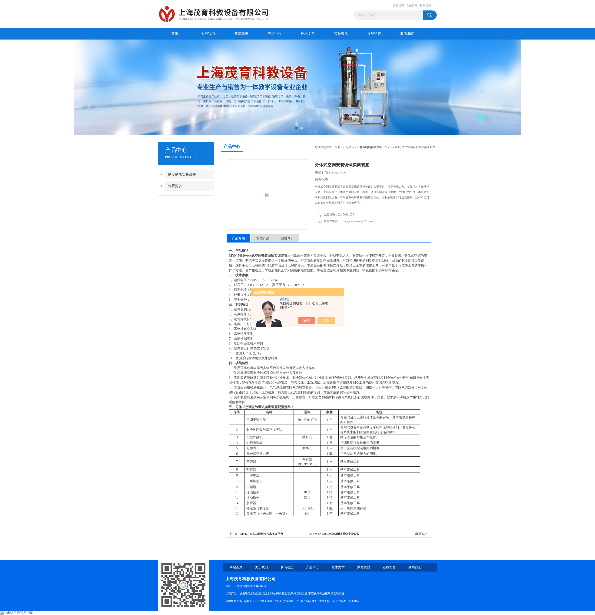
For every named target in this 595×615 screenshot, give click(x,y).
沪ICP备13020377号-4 (268, 601)
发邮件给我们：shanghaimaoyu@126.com (347, 221)
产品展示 (348, 147)
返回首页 (398, 5)
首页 (174, 34)
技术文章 (308, 34)
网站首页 (235, 567)
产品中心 (274, 34)
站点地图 (311, 601)
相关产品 (262, 238)
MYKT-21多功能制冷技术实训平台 (261, 533)
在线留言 (411, 5)
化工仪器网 (340, 601)
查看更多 (175, 186)
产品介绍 (238, 238)
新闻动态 (241, 34)
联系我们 (425, 5)
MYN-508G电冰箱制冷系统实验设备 (337, 533)
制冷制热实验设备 (182, 174)
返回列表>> (421, 533)
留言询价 (287, 238)
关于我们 (208, 34)
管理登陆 (353, 601)
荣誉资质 (341, 34)
